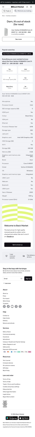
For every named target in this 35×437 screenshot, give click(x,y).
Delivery (5, 320)
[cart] (31, 7)
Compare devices (8, 363)
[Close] (32, 2)
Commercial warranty (9, 334)
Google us (10, 236)
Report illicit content (8, 397)
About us (5, 293)
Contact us (6, 315)
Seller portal (6, 347)
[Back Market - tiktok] (8, 306)
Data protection (7, 389)
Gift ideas (5, 368)
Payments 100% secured (10, 349)
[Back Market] (17, 7)
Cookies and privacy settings (11, 386)
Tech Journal (6, 360)
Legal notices (6, 394)
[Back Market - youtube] (12, 306)
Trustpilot (5, 303)
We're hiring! (6, 301)
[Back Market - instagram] (4, 306)
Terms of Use (6, 379)
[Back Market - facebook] (16, 306)
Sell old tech (6, 339)
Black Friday (6, 370)
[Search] (15, 10)
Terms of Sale (6, 381)
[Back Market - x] (20, 306)
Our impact (6, 298)
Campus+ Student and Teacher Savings (14, 342)
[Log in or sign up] (27, 7)
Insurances (6, 337)
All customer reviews (9, 365)
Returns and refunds (8, 323)
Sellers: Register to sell (9, 344)
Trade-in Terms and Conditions (11, 384)
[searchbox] (24, 11)
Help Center (6, 318)
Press (4, 296)
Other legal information (9, 392)
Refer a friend (6, 332)
